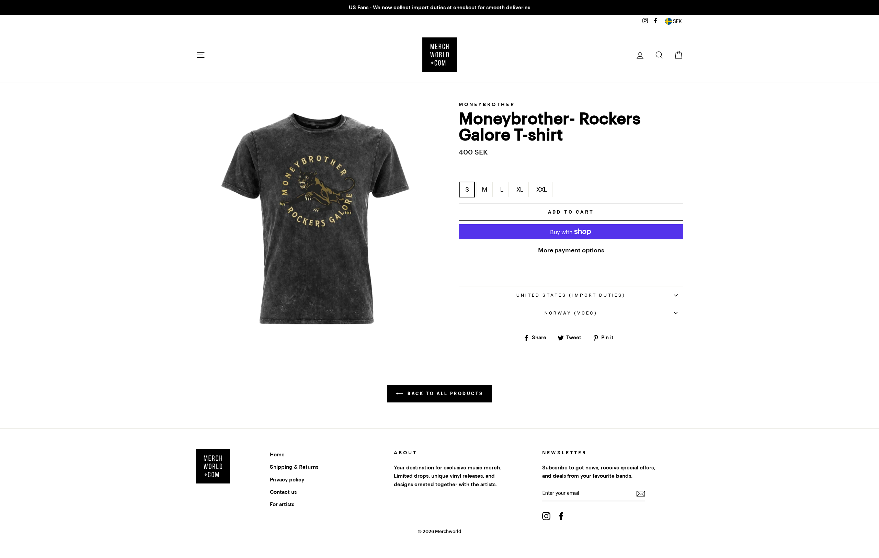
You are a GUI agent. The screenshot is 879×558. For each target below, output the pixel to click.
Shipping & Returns (294, 467)
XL (519, 189)
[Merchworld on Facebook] (561, 516)
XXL (541, 189)
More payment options (571, 250)
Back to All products (444, 393)
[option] (439, 7)
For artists (282, 504)
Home (277, 454)
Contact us (283, 492)
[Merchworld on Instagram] (546, 516)
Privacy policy (287, 479)
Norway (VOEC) (571, 313)
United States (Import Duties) (571, 295)
